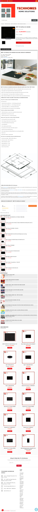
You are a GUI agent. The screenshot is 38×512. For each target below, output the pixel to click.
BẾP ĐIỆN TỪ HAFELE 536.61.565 (11, 256)
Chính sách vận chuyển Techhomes (22, 482)
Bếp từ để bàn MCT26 (10, 364)
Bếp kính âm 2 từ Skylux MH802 (9, 448)
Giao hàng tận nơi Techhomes (22, 506)
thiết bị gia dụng (20, 196)
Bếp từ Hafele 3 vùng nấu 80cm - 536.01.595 (13, 262)
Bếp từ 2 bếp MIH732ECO (28, 364)
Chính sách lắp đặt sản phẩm (21, 478)
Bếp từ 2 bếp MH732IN (10, 385)
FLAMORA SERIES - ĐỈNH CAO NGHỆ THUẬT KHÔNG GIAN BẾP (15, 284)
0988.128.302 (6, 57)
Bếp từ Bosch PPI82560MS (10, 245)
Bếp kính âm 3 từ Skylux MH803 (28, 406)
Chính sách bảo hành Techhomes (22, 503)
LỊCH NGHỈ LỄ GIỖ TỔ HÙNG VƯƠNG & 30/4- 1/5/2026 (13, 320)
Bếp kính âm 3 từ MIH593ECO (9, 427)
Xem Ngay (9, 347)
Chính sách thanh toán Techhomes (22, 499)
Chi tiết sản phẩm (6, 49)
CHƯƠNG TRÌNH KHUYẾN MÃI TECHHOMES (12, 279)
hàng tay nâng (5, 187)
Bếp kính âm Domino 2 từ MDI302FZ (28, 385)
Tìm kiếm (34, 20)
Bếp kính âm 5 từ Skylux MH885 (9, 406)
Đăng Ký (19, 465)
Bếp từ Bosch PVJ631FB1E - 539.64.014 (12, 228)
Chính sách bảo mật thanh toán (21, 490)
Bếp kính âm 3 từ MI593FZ (28, 427)
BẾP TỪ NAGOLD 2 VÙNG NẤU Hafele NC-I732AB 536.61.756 (15, 239)
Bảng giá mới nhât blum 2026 (9, 274)
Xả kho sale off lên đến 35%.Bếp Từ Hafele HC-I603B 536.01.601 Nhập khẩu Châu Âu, (19, 222)
